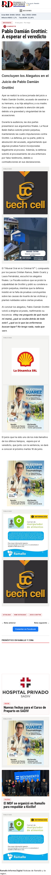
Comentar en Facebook (25, 629)
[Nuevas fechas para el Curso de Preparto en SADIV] (25, 687)
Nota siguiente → (41, 623)
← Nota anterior (9, 623)
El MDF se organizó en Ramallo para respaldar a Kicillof (24, 805)
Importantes (7, 23)
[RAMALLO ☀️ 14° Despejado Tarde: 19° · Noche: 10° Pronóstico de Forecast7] (25, 657)
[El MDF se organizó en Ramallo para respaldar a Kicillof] (25, 783)
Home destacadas (20, 615)
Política (7, 799)
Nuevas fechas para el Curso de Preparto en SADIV (25, 709)
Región (7, 703)
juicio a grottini (35, 615)
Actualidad (7, 615)
